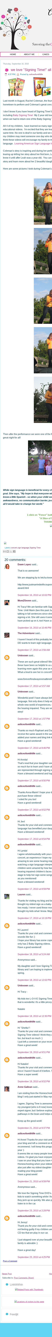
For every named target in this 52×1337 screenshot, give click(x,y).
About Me (29, 54)
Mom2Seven (25, 600)
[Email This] (4, 551)
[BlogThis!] (7, 551)
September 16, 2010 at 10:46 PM (34, 628)
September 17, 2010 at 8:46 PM (34, 748)
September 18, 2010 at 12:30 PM (34, 1016)
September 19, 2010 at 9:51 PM (34, 1052)
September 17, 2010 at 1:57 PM (34, 719)
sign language (23, 548)
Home (13, 54)
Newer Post (7, 1274)
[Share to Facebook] (14, 551)
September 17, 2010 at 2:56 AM (34, 650)
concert (14, 548)
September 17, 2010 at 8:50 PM (34, 780)
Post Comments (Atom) (24, 1278)
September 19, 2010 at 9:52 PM (34, 1081)
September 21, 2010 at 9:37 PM (34, 1128)
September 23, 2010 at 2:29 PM (34, 1210)
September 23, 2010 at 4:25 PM (34, 1257)
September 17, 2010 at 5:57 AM (34, 686)
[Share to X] (11, 551)
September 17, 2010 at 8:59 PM (34, 889)
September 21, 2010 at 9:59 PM (34, 1181)
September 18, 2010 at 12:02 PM (34, 980)
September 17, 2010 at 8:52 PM (34, 810)
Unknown (23, 655)
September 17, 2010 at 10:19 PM (34, 918)
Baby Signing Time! (23, 115)
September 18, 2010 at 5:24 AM (34, 954)
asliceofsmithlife (36, 74)
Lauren (22, 894)
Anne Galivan (25, 1087)
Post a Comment (10, 1261)
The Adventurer (26, 633)
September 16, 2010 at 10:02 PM (34, 595)
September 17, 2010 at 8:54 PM (34, 839)
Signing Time (35, 548)
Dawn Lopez (25, 564)
